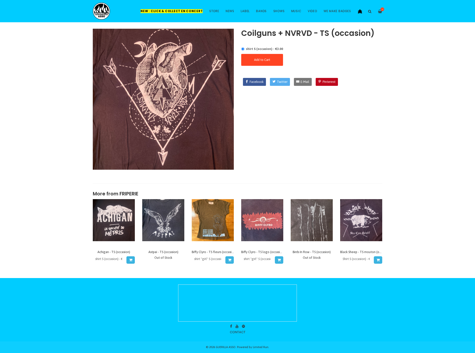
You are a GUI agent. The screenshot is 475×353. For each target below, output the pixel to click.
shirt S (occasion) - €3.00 (264, 49)
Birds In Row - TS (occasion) (312, 252)
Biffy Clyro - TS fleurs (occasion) (214, 252)
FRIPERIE (128, 193)
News (230, 11)
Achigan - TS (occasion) (113, 252)
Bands (261, 11)
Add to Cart (262, 60)
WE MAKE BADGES (337, 11)
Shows (279, 11)
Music (296, 11)
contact (237, 332)
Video (312, 11)
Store (214, 11)
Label (245, 11)
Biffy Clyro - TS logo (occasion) (263, 252)
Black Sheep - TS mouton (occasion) (365, 252)
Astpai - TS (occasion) (163, 252)
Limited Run (260, 347)
